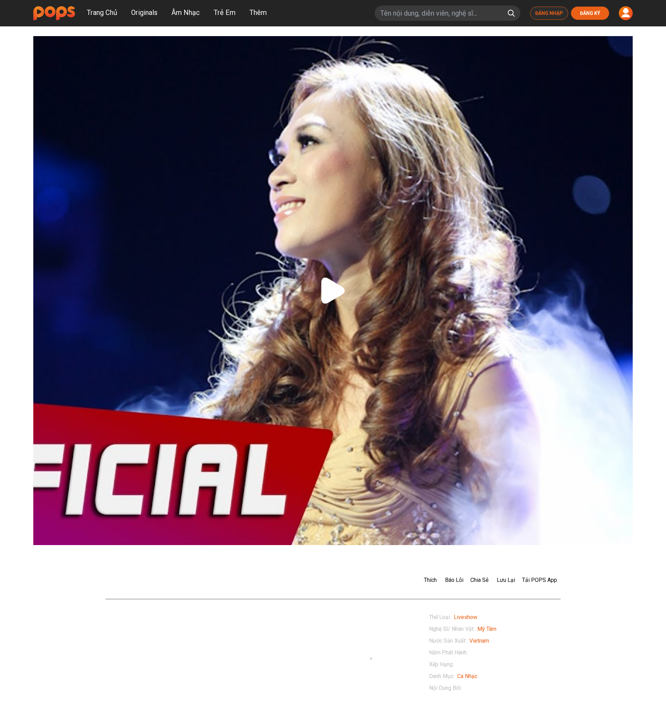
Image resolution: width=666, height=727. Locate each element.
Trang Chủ (102, 12)
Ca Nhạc (467, 676)
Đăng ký (590, 13)
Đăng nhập (549, 13)
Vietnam (479, 640)
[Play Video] (333, 290)
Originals (144, 12)
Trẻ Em (225, 12)
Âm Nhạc (185, 12)
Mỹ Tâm (486, 629)
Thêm (258, 12)
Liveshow (465, 617)
